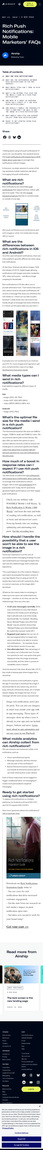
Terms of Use (26, 1056)
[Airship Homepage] (8, 4)
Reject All (21, 1139)
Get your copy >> (17, 926)
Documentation (7, 1103)
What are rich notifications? (19, 76)
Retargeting (6, 1075)
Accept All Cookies (21, 1145)
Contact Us (6, 1054)
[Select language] (19, 4)
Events (4, 1094)
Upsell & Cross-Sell (8, 1073)
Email (23, 1041)
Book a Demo (6, 1059)
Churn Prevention (8, 1078)
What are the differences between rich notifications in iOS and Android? (21, 82)
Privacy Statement (27, 1062)
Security (24, 1059)
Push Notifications (27, 1035)
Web (23, 1049)
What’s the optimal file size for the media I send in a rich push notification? (21, 95)
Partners (5, 1100)
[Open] (40, 4)
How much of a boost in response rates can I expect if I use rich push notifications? (21, 102)
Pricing (4, 1057)
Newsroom (5, 1038)
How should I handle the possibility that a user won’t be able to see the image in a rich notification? (23, 110)
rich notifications (25, 485)
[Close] (39, 1106)
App (23, 1046)
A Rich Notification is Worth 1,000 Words (23, 507)
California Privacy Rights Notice (29, 1065)
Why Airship (6, 1035)
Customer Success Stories (10, 1097)
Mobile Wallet (26, 1043)
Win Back (5, 1081)
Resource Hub (6, 1089)
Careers (5, 1043)
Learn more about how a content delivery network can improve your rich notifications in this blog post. (20, 453)
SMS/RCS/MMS (27, 1038)
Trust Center (26, 1053)
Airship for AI (6, 1046)
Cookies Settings (27, 1069)
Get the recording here (23, 531)
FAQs (4, 1041)
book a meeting (30, 4)
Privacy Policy (8, 1128)
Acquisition (6, 1067)
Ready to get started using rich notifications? (21, 122)
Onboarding (6, 1070)
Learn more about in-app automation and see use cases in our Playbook (22, 729)
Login (31, 1089)
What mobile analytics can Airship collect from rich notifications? (22, 116)
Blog (3, 1092)
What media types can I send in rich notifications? (23, 88)
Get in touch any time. (11, 813)
